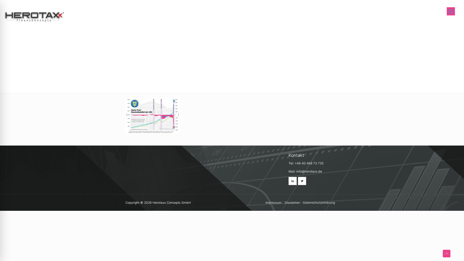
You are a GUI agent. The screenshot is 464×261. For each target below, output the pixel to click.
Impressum (273, 202)
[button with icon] (293, 181)
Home (328, 27)
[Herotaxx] (34, 16)
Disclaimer (292, 202)
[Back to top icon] (446, 253)
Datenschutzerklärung (319, 202)
